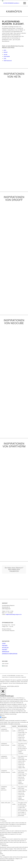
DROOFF (6, 52)
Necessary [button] (2, 715)
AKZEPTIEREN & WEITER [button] (13, 686)
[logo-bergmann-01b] (11, 3)
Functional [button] (2, 819)
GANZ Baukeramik (8, 60)
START (4, 643)
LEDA (5, 58)
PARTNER (4, 645)
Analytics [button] (2, 835)
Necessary (4, 717)
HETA (5, 50)
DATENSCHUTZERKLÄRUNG (9, 653)
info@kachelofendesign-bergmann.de (13, 614)
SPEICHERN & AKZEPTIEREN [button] (7, 860)
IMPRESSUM (5, 651)
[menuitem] (24, 3)
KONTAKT (4, 649)
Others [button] (1, 853)
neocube (5, 54)
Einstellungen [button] (3, 686)
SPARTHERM (7, 56)
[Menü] (24, 3)
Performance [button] (3, 827)
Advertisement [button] (3, 844)
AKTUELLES (5, 647)
